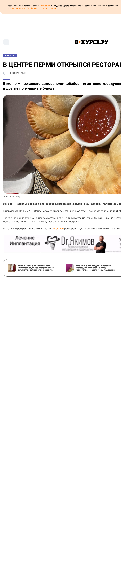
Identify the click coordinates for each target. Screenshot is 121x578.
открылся (57, 228)
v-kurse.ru (45, 6)
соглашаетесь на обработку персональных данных (34, 8)
